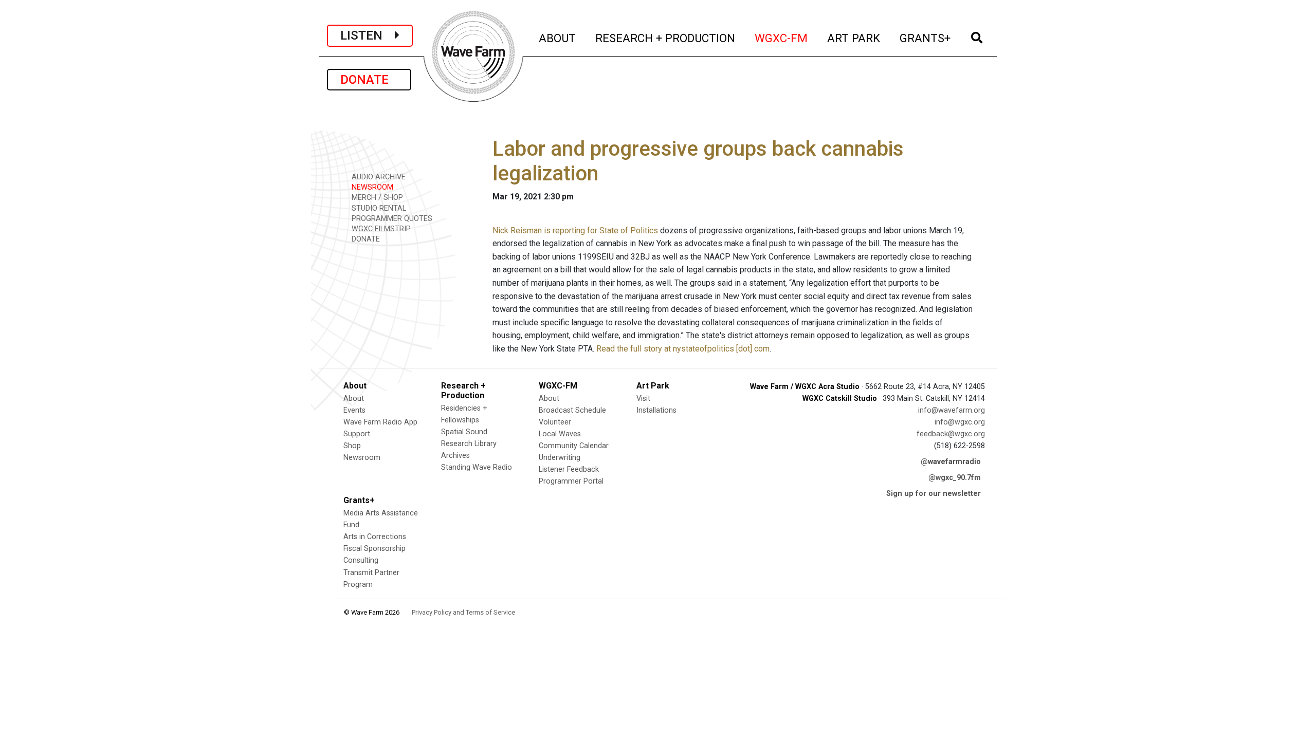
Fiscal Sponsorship (374, 548)
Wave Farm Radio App (380, 422)
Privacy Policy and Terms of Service (463, 612)
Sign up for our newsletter (933, 493)
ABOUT (558, 38)
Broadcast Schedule (572, 410)
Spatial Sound (464, 432)
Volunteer (555, 422)
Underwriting (559, 457)
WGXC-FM (782, 38)
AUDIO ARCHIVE (378, 177)
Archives (455, 455)
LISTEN (367, 35)
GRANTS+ (926, 38)
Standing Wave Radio (476, 467)
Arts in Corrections (374, 536)
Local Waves (560, 434)
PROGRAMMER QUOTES (391, 218)
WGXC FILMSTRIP (380, 229)
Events (354, 410)
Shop (352, 445)
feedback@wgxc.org (951, 434)
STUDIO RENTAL (378, 208)
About (353, 398)
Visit (643, 398)
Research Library (469, 443)
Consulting (360, 560)
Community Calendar (574, 445)
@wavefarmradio (951, 461)
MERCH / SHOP (376, 197)
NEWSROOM (371, 187)
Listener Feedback (569, 469)
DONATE (369, 79)
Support (356, 434)
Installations (656, 410)
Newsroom (361, 457)
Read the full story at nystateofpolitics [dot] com (683, 349)
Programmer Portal (571, 481)
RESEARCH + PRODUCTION (665, 38)
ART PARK (854, 38)
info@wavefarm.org (951, 410)
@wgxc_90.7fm (954, 477)
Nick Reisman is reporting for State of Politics (575, 230)
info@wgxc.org (960, 422)
